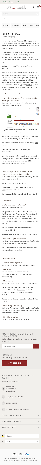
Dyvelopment (32, 461)
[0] (38, 7)
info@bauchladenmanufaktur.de (17, 409)
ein (24, 78)
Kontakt (6, 25)
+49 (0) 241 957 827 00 (14, 397)
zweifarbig (33, 78)
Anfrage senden (14, 363)
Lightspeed (16, 461)
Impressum (16, 25)
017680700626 (11, 403)
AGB (24, 25)
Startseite (5, 19)
